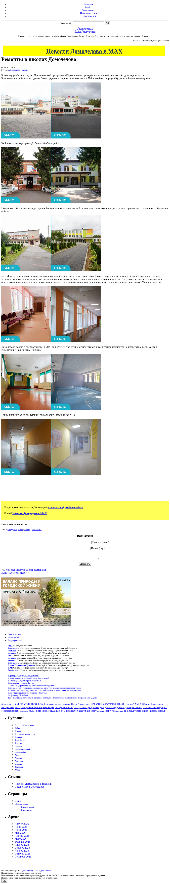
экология (153, 710)
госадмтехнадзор (83, 707)
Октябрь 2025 (22, 853)
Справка (18, 764)
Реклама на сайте (28, 807)
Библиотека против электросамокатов (24, 569)
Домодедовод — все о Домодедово (36, 870)
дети (102, 707)
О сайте (88, 7)
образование (7, 711)
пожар (46, 711)
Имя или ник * (100, 542)
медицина (162, 707)
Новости (24, 70)
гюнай (96, 707)
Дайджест (19, 728)
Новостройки (88, 16)
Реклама (18, 758)
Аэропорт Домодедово (24, 725)
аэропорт (48, 707)
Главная (88, 4)
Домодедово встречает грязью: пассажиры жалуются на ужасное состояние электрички (44, 688)
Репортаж (19, 761)
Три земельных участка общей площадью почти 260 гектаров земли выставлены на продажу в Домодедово (52, 698)
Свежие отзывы (14, 634)
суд (113, 711)
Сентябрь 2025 (23, 856)
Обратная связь (88, 10)
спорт (107, 710)
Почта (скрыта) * (100, 548)
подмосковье (36, 710)
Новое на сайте (14, 637)
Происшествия (88, 13)
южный (162, 710)
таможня (119, 711)
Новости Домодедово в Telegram (33, 783)
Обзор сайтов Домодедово (29, 786)
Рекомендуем (26, 810)
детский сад (110, 707)
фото (138, 711)
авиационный (7, 707)
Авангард (6, 704)
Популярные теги (15, 640)
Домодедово (14, 70)
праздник (66, 710)
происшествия (80, 710)
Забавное (18, 737)
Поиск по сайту (66, 23)
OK (4, 881)
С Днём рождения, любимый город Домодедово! (28, 678)
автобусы (19, 707)
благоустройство (64, 707)
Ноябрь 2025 (22, 850)
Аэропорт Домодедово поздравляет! (23, 675)
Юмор (17, 770)
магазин (153, 707)
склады (100, 711)
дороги (121, 707)
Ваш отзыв (37, 529)
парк (16, 710)
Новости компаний (22, 749)
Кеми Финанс (20, 740)
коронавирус (135, 707)
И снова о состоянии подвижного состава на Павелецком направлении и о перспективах (44, 690)
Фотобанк (19, 767)
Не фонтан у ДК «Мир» (18, 695)
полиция (55, 710)
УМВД (138, 704)
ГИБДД (15, 704)
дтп (127, 707)
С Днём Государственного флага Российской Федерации (31, 685)
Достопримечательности (25, 734)
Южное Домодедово (152, 704)
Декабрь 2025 (22, 847)
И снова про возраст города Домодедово (25, 680)
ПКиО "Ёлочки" (125, 704)
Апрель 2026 (22, 835)
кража (146, 707)
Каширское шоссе (52, 704)
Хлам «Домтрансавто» (14, 572)
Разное (17, 755)
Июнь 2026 (21, 829)
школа (27, 529)
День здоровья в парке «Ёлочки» (21, 683)
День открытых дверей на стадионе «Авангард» (27, 693)
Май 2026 (20, 832)
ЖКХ (40, 704)
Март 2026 (21, 838)
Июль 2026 (21, 826)
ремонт (20, 529)
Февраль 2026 (22, 841)
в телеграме (65, 507)
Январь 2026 (22, 844)
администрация (33, 707)
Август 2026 (22, 823)
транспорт (130, 710)
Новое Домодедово (80, 704)
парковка (24, 711)
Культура (66, 704)
